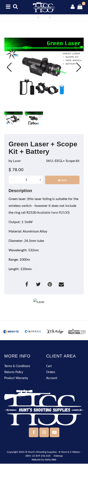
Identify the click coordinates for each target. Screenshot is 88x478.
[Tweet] (38, 285)
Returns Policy (13, 372)
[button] (79, 67)
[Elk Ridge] (55, 331)
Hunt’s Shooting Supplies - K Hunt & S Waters (54, 452)
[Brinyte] (11, 331)
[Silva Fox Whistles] (77, 331)
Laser (17, 161)
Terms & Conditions (17, 366)
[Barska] (33, 331)
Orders (50, 372)
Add (64, 180)
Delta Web (50, 459)
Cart (49, 366)
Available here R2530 (53, 212)
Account (51, 378)
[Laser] (44, 302)
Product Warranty (16, 378)
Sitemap (58, 455)
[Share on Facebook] (27, 285)
